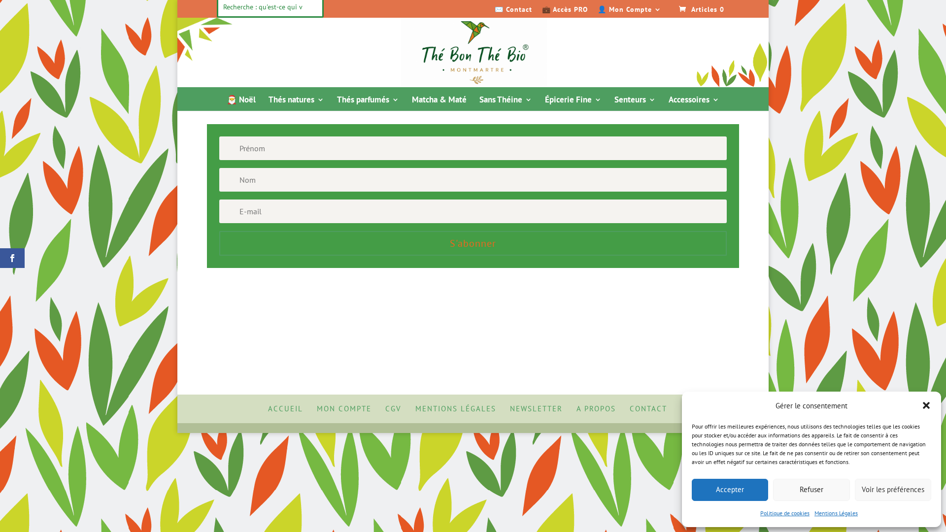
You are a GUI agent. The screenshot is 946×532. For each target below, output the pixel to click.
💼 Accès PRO (565, 10)
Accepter (730, 489)
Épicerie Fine (568, 100)
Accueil (285, 408)
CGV (393, 408)
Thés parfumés (363, 100)
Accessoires (689, 100)
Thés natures (291, 100)
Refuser (811, 489)
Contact (648, 408)
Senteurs (630, 100)
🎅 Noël (241, 100)
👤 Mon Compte (625, 10)
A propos (596, 408)
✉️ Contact (513, 10)
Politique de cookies (785, 513)
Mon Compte (344, 408)
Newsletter (536, 408)
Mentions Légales (836, 513)
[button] (926, 405)
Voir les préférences (893, 489)
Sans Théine (500, 100)
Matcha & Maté (439, 100)
